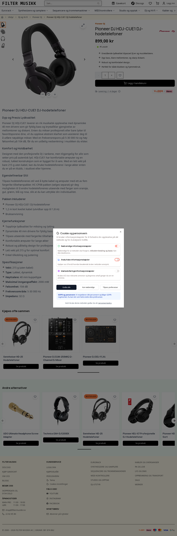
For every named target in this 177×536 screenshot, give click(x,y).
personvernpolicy (105, 303)
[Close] (120, 232)
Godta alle (66, 287)
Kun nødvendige (88, 287)
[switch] (117, 246)
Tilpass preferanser (110, 287)
